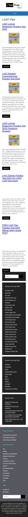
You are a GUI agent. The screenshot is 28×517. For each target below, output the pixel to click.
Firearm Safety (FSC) (11, 372)
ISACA (7, 379)
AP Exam (7, 302)
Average (5, 458)
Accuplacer (8, 367)
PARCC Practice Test (11, 336)
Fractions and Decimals (9, 463)
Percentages (6, 473)
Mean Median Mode (8, 468)
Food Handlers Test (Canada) (13, 314)
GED (6, 376)
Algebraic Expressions (9, 456)
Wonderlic (7, 386)
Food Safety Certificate (9, 437)
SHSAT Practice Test (10, 346)
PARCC (7, 381)
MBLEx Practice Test (10, 332)
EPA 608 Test (8, 310)
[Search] (21, 276)
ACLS (6, 369)
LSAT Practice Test (10, 327)
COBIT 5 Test (8, 307)
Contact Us (6, 489)
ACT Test (7, 295)
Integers (5, 466)
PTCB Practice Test (10, 339)
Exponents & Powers (8, 461)
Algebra (5, 451)
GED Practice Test (10, 322)
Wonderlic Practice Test (11, 351)
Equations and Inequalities (10, 453)
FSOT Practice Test (10, 319)
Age (4, 449)
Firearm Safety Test (10, 312)
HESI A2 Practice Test (11, 324)
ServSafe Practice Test (11, 341)
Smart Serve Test (9, 344)
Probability (6, 478)
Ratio (4, 480)
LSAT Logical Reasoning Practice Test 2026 (13, 26)
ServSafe (7, 384)
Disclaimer (6, 492)
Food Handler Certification (10, 435)
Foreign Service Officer (11, 389)
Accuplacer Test (9, 290)
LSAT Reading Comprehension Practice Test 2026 (11, 76)
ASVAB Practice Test (10, 297)
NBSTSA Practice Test (11, 329)
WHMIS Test (8, 349)
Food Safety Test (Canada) (12, 317)
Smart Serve (8, 374)
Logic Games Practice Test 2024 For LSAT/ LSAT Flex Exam (12, 178)
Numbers (5, 470)
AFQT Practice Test (10, 300)
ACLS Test (8, 293)
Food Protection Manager (9, 440)
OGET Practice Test (10, 334)
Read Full (6, 66)
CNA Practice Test (10, 305)
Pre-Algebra (6, 475)
